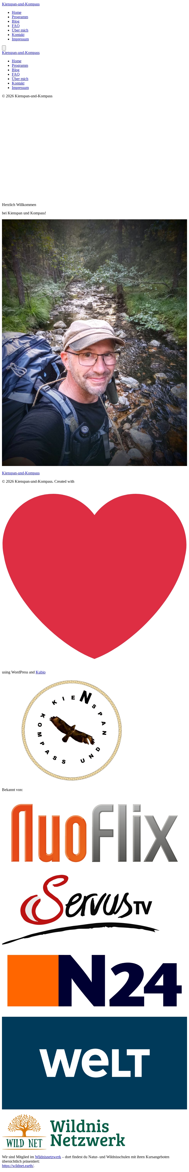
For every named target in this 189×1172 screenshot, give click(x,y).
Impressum (20, 39)
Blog (15, 21)
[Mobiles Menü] (4, 48)
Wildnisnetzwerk (48, 1157)
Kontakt (18, 35)
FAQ (16, 26)
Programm (20, 17)
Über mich (20, 30)
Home (16, 12)
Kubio (41, 672)
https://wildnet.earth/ (17, 1166)
